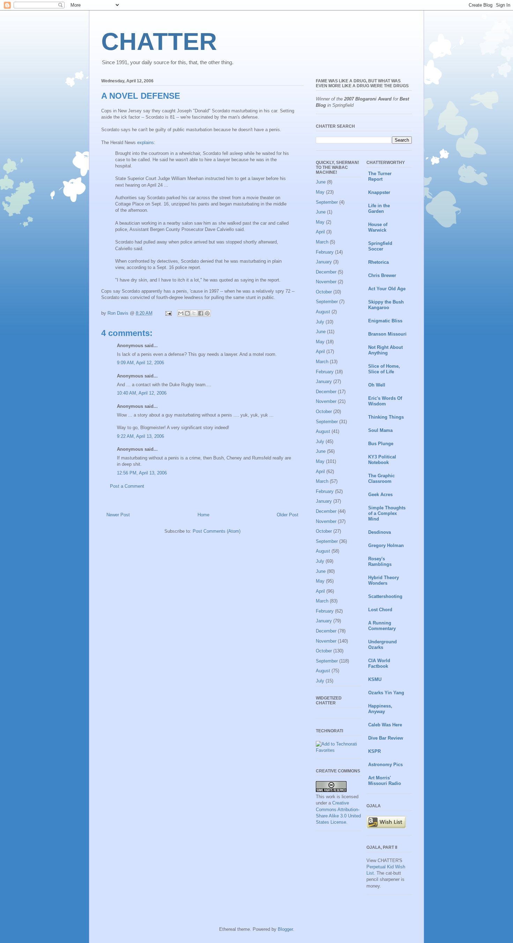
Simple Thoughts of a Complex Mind (387, 513)
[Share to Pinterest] (207, 313)
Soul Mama (380, 430)
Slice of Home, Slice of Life (384, 369)
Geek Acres (380, 494)
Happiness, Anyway (380, 708)
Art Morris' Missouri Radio (384, 780)
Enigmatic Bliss (385, 320)
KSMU (374, 679)
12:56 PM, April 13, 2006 (142, 473)
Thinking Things (386, 417)
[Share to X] (194, 313)
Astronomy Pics (385, 764)
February (325, 252)
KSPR (374, 751)
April (320, 231)
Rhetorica (378, 262)
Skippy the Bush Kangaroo (386, 304)
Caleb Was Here (385, 724)
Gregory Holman (386, 545)
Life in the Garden (379, 208)
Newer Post (118, 514)
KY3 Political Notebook (382, 459)
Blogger (285, 929)
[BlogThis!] (187, 313)
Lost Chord (380, 609)
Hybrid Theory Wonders (383, 580)
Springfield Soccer (380, 246)
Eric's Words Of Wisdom (385, 401)
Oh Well (376, 385)
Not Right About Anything (385, 350)
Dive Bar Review (385, 738)
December (326, 272)
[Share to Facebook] (200, 313)
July (320, 321)
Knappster (379, 192)
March (322, 242)
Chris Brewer (382, 275)
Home (203, 514)
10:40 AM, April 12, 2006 (141, 393)
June (321, 182)
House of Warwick (377, 227)
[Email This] (180, 313)
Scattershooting (385, 596)
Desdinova (379, 532)
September (327, 202)
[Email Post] (168, 313)
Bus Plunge (380, 443)
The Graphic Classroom (381, 478)
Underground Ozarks (382, 644)
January (324, 261)
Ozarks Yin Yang (386, 692)
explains (145, 142)
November (326, 281)
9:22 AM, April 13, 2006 (140, 436)
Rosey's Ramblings (380, 561)
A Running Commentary (382, 625)
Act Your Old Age (387, 288)
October (324, 291)
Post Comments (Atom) (216, 531)
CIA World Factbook (379, 663)
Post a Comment (127, 486)
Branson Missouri (387, 334)
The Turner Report (380, 176)
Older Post (287, 514)
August (323, 311)
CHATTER (159, 41)
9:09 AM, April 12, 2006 (140, 362)
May (320, 192)
